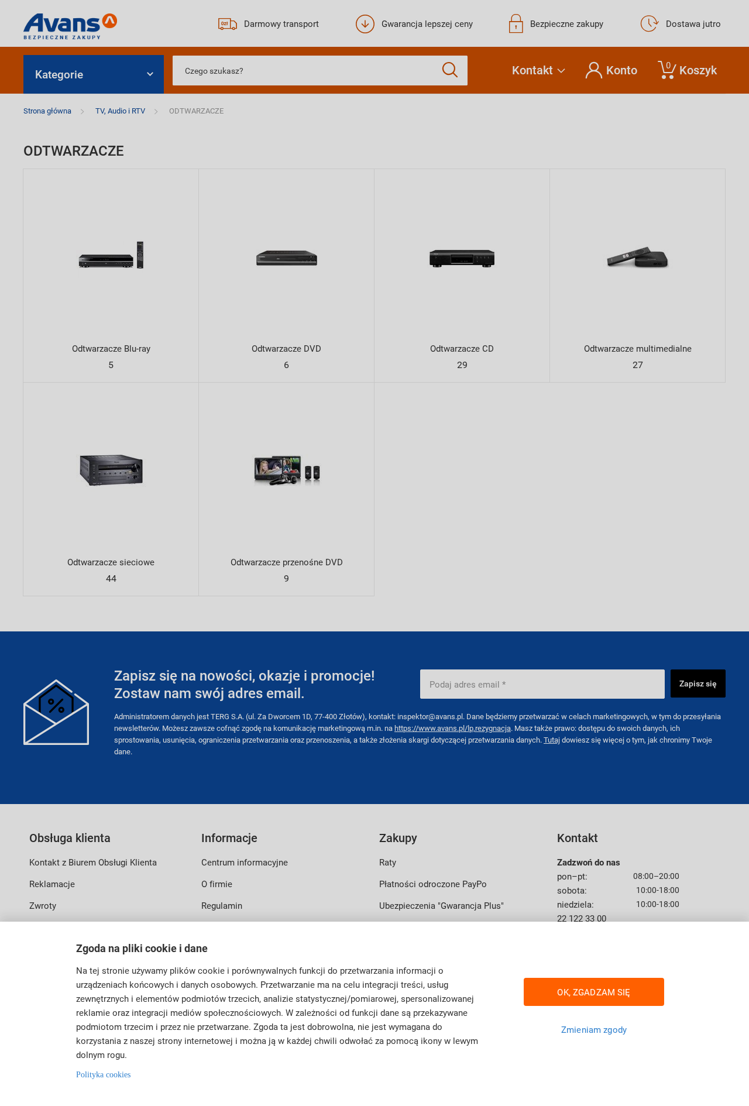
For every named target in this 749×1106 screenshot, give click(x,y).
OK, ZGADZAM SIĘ (593, 992)
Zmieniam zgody (594, 1029)
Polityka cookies (103, 1074)
